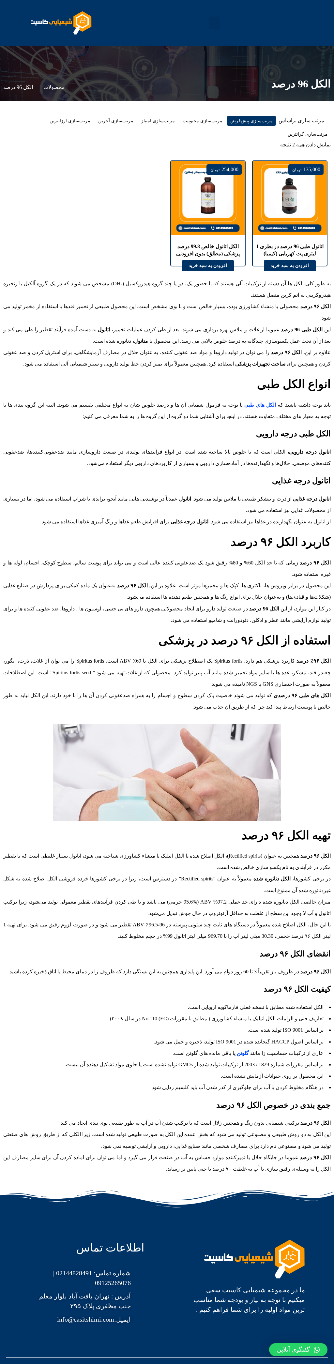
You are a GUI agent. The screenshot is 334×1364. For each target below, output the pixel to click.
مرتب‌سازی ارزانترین (70, 120)
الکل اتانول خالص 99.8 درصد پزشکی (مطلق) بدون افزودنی (208, 250)
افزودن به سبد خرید (290, 265)
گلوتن (243, 1053)
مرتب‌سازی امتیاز (158, 120)
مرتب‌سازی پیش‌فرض (251, 120)
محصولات (54, 87)
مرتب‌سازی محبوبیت (202, 120)
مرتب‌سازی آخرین (115, 120)
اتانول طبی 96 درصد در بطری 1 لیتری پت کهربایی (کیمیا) (290, 250)
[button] (214, 23)
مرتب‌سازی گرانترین (307, 134)
